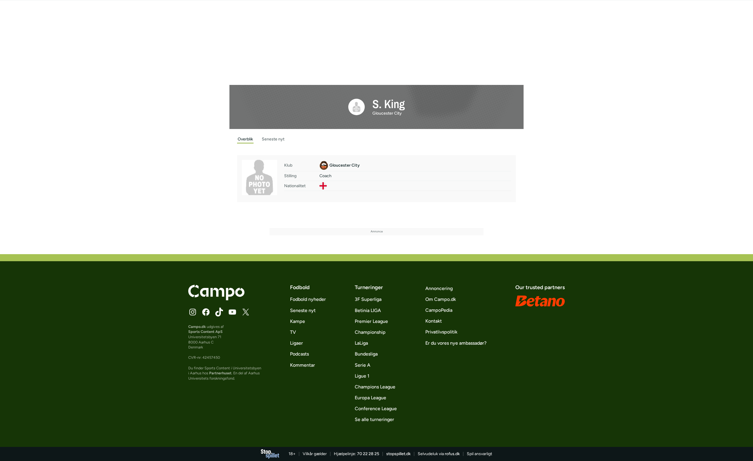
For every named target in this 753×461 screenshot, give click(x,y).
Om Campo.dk (440, 299)
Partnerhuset (220, 373)
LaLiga (361, 343)
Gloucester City (387, 113)
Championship (370, 332)
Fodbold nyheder (308, 299)
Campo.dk (197, 326)
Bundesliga (366, 354)
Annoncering (439, 288)
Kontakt (433, 321)
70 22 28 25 (368, 453)
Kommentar (302, 365)
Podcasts (299, 354)
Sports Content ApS (205, 331)
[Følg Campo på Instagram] (192, 312)
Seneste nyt (303, 310)
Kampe (297, 321)
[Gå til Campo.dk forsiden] (216, 298)
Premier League (371, 321)
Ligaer (296, 343)
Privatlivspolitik (441, 332)
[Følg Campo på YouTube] (232, 312)
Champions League (375, 387)
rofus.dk (452, 453)
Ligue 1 (362, 376)
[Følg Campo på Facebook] (205, 312)
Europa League (370, 397)
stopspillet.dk (398, 453)
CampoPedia (438, 310)
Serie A (362, 365)
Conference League (376, 408)
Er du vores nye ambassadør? (456, 343)
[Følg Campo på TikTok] (219, 312)
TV (293, 332)
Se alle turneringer (374, 419)
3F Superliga (368, 299)
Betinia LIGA (368, 310)
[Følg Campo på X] (245, 312)
